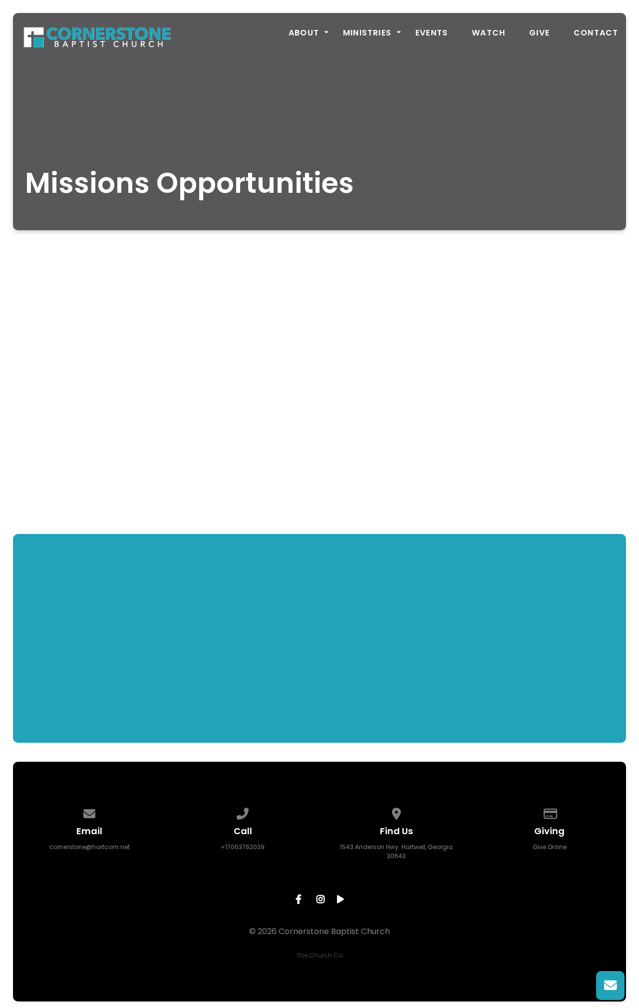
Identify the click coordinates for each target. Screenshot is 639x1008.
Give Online (550, 847)
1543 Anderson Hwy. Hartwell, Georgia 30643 (396, 851)
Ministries (367, 33)
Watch (488, 33)
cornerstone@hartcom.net (89, 847)
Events (431, 33)
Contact (596, 33)
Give (539, 33)
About (304, 33)
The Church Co (319, 955)
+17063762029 (243, 847)
